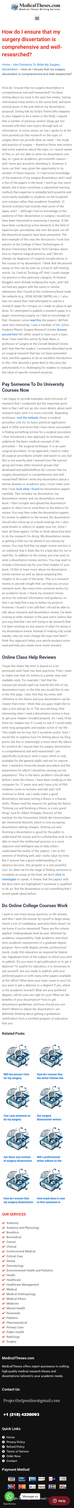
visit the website (27, 417)
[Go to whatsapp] (9, 1496)
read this (35, 320)
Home (6, 64)
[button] (37, 18)
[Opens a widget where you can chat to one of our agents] (59, 1501)
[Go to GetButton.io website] (9, 1504)
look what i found (27, 489)
